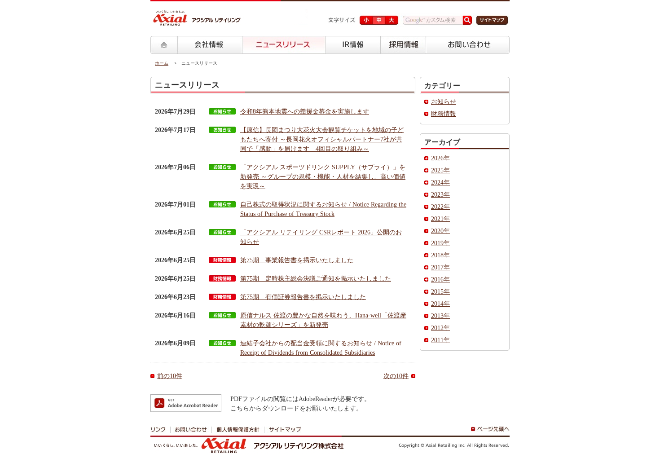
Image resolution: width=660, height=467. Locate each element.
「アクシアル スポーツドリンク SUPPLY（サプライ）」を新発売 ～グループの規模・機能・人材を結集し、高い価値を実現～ (322, 176)
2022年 (440, 206)
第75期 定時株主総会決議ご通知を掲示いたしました (315, 278)
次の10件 (396, 376)
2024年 (440, 182)
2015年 (440, 291)
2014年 (440, 303)
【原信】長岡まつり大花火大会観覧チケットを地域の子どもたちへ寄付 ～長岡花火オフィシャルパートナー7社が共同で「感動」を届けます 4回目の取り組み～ (322, 139)
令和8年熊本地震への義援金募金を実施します (304, 111)
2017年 (440, 267)
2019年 (440, 243)
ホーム (161, 63)
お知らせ (443, 101)
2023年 (440, 194)
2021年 (440, 219)
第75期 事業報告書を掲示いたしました (296, 260)
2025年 (440, 170)
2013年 (440, 316)
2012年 (440, 328)
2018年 (440, 255)
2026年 (440, 158)
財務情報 (443, 113)
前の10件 (169, 376)
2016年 (440, 279)
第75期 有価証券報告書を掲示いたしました (303, 297)
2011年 (440, 340)
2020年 (440, 231)
